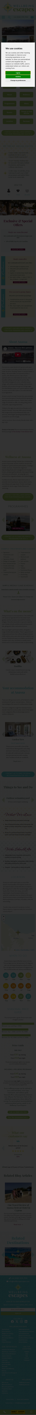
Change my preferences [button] (18, 80)
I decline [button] (18, 76)
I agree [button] (18, 73)
